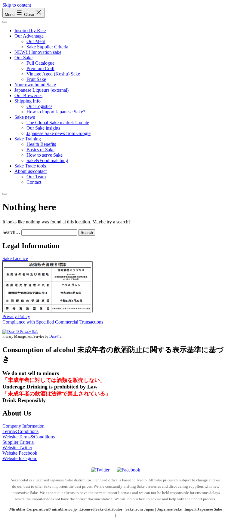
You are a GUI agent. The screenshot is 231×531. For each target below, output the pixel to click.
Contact (33, 182)
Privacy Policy (16, 316)
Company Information (23, 425)
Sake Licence (15, 258)
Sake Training (27, 138)
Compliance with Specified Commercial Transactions (52, 321)
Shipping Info (27, 100)
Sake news (24, 117)
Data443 (55, 336)
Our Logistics (39, 106)
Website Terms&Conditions (28, 436)
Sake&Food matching (47, 160)
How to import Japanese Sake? (55, 111)
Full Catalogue (40, 63)
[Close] (4, 194)
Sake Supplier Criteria (47, 46)
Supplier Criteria (18, 442)
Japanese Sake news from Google (58, 133)
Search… (11, 232)
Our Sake (23, 57)
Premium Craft (40, 68)
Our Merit (35, 41)
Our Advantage (29, 35)
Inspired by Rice (30, 30)
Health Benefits (41, 144)
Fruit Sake (36, 79)
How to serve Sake (44, 155)
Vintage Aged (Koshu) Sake (53, 73)
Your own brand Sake (35, 84)
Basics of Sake (40, 149)
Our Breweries (28, 95)
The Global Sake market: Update (57, 122)
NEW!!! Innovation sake (37, 52)
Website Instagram (19, 458)
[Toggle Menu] (4, 22)
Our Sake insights (43, 127)
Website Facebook (19, 453)
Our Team (36, 176)
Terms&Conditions (20, 431)
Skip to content (16, 5)
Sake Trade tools (30, 165)
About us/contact (30, 171)
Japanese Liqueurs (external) (41, 90)
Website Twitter (17, 447)
